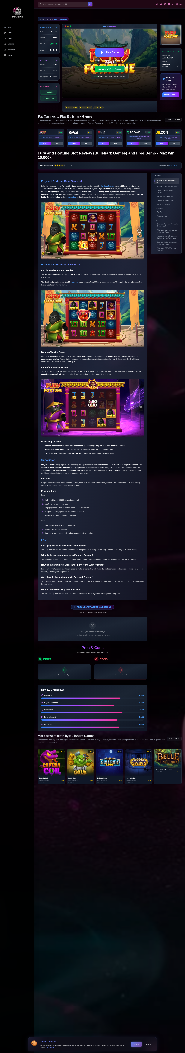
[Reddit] (161, 4)
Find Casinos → (170, 95)
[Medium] (180, 4)
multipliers (74, 282)
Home (42, 19)
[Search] (90, 4)
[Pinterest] (165, 4)
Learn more (50, 1047)
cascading (72, 197)
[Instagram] (177, 4)
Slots (49, 19)
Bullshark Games (107, 186)
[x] (169, 4)
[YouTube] (157, 4)
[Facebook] (173, 4)
